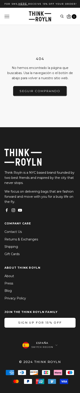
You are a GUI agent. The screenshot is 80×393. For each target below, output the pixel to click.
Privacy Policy (15, 298)
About (9, 276)
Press (8, 283)
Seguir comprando (40, 91)
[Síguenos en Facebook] (6, 210)
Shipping (11, 247)
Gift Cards (12, 254)
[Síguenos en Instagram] (13, 210)
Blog (8, 291)
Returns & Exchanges (21, 239)
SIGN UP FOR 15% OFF (40, 322)
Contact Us (13, 232)
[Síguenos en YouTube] (20, 210)
